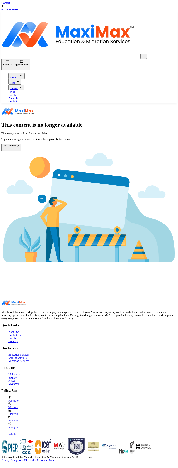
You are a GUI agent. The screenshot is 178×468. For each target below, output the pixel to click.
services (14, 77)
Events (12, 94)
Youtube (13, 420)
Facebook (13, 400)
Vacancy (13, 341)
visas (12, 82)
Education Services (18, 354)
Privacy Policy (9, 460)
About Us (13, 98)
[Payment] (7, 68)
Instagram (13, 427)
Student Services (17, 357)
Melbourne (14, 374)
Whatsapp (13, 407)
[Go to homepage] (11, 149)
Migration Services (18, 360)
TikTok (12, 433)
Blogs (11, 91)
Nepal (11, 380)
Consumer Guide (46, 460)
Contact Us (14, 335)
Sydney (12, 377)
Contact (5, 2)
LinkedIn (13, 413)
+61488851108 (9, 9)
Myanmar (13, 383)
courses (14, 88)
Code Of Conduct (27, 460)
